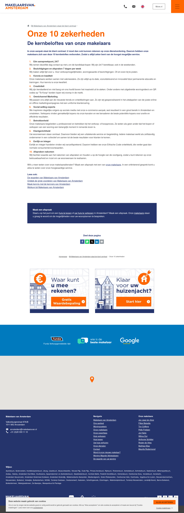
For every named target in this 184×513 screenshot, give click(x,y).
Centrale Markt (93, 474)
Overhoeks (134, 477)
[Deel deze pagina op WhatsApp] (87, 242)
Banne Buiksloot (163, 480)
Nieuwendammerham (164, 477)
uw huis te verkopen (84, 213)
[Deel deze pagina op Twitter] (92, 242)
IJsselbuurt (53, 471)
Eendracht (157, 474)
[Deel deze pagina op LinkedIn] (97, 242)
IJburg (45, 471)
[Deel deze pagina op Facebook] (82, 242)
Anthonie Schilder (145, 439)
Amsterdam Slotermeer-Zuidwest (37, 477)
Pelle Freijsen (144, 429)
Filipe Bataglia (144, 423)
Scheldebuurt (129, 471)
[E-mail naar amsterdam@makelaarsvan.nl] (134, 6)
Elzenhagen (104, 480)
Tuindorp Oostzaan (58, 480)
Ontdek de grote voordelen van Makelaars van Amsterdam (55, 180)
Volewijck (28, 480)
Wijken (9, 467)
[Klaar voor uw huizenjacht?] (124, 291)
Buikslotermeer (11, 483)
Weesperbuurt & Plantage (51, 483)
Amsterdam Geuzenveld (14, 477)
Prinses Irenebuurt (97, 471)
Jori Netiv (142, 433)
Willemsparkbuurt (163, 471)
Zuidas (8, 474)
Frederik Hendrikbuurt (108, 474)
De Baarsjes (36, 483)
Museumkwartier (64, 471)
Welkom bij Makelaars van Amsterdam (45, 187)
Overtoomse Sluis (135, 474)
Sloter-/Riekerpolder (108, 477)
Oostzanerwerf (71, 480)
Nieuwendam (11, 480)
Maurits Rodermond (146, 449)
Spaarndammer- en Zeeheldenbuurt (59, 474)
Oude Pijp (85, 471)
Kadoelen (81, 480)
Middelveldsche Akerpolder (77, 477)
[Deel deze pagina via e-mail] (102, 242)
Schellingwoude (92, 480)
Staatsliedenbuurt (80, 474)
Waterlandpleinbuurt (117, 480)
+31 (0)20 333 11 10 (19, 431)
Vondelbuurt (147, 474)
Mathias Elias (144, 445)
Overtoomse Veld (123, 477)
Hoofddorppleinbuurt (34, 471)
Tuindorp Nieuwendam (134, 480)
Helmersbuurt (122, 474)
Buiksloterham (38, 480)
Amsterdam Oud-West (27, 474)
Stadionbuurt (151, 471)
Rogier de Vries (145, 442)
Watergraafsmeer (24, 483)
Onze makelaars (145, 416)
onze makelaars (113, 164)
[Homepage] (48, 6)
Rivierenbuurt (118, 471)
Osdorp (15, 474)
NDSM (47, 480)
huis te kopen (65, 213)
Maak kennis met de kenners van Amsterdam (48, 184)
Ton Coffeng (143, 426)
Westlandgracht (93, 477)
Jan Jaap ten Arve (146, 420)
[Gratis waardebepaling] (59, 291)
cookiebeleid (38, 507)
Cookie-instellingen (163, 508)
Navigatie (177, 6)
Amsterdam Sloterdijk (57, 477)
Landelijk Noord (150, 480)
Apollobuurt (10, 471)
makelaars (139, 213)
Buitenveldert (20, 471)
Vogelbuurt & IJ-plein (147, 477)
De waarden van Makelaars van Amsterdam (48, 177)
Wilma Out (142, 436)
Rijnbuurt (108, 471)
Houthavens (40, 474)
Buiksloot (20, 480)
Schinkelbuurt (140, 471)
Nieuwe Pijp (76, 471)
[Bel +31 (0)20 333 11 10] (125, 6)
